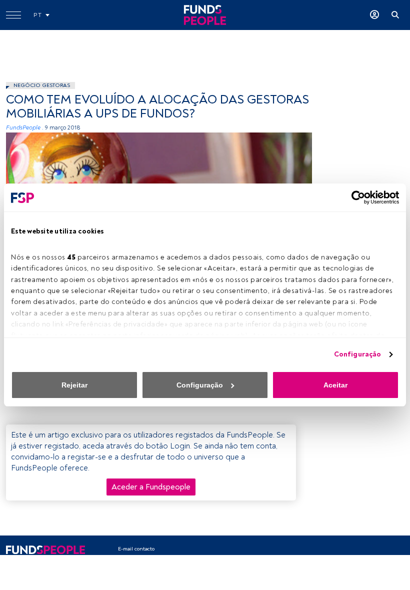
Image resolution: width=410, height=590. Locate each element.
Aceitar (336, 385)
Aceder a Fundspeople (151, 487)
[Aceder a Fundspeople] (374, 15)
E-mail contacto (136, 549)
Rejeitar (75, 385)
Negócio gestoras (42, 85)
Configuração (357, 354)
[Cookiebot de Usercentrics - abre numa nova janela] (355, 197)
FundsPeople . (25, 128)
